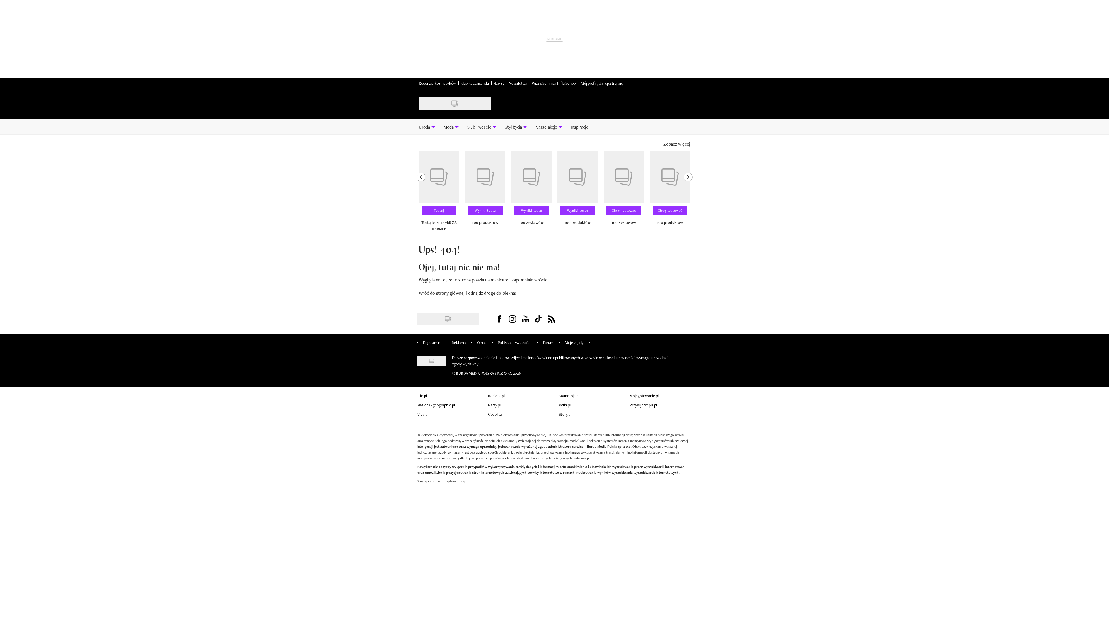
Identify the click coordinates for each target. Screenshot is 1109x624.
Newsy (499, 83)
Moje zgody (574, 342)
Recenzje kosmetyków (437, 83)
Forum (548, 342)
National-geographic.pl (436, 405)
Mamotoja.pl (569, 395)
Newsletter (518, 83)
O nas (481, 342)
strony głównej (450, 293)
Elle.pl (422, 395)
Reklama (459, 342)
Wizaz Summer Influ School (554, 83)
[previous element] (421, 193)
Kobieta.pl (496, 395)
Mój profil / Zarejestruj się (602, 83)
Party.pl (494, 405)
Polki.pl (565, 405)
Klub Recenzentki (474, 83)
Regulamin (431, 342)
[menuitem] (426, 126)
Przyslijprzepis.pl (643, 405)
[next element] (688, 193)
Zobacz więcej (676, 144)
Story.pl (565, 414)
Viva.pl (422, 414)
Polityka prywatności (514, 342)
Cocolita (495, 414)
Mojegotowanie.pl (644, 395)
